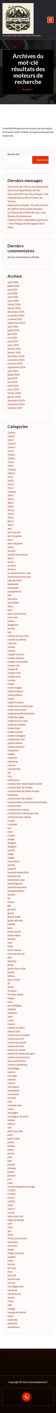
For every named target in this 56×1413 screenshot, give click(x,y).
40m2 (10, 502)
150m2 (11, 458)
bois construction (16, 613)
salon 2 (11, 1208)
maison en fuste (15, 1046)
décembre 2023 (15, 400)
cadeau (11, 646)
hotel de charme (15, 953)
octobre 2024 (14, 363)
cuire (10, 831)
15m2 (10, 462)
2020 (10, 480)
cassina (11, 680)
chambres (12, 761)
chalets (11, 754)
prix (9, 1179)
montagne (12, 1112)
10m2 (10, 439)
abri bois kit (13, 532)
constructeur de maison (19, 798)
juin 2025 (12, 333)
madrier (11, 1009)
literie (10, 986)
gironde (11, 909)
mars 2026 (13, 300)
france (10, 901)
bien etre (12, 598)
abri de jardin (14, 535)
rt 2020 (11, 1193)
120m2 (11, 447)
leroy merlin (13, 979)
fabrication (13, 861)
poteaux (11, 1168)
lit (8, 983)
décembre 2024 (15, 356)
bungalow (12, 624)
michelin (11, 1097)
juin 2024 (12, 378)
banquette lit (14, 591)
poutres (11, 1175)
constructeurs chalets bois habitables (27, 802)
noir (9, 1127)
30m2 (10, 495)
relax (10, 1182)
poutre (11, 1171)
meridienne (13, 1086)
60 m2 (10, 510)
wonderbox (13, 1327)
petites (11, 1145)
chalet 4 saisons (15, 702)
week (10, 1315)
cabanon (12, 643)
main (10, 1016)
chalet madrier (15, 731)
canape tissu (14, 676)
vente (10, 1301)
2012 (10, 476)
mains (10, 1020)
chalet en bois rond (17, 720)
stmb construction (17, 1238)
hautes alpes (14, 935)
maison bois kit (15, 1038)
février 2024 (14, 393)
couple (11, 820)
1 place (11, 432)
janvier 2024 (14, 396)
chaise (10, 683)
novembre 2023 (15, 404)
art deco (11, 565)
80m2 (10, 521)
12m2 (10, 450)
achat (10, 547)
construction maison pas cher (22, 813)
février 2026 (14, 304)
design (10, 839)
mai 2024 (12, 381)
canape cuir (13, 665)
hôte (9, 942)
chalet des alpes (15, 717)
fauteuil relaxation (17, 887)
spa (9, 1230)
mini (9, 1101)
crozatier (12, 824)
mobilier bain (14, 1105)
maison (11, 1023)
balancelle (12, 584)
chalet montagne (16, 735)
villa (9, 1304)
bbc (9, 595)
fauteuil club (14, 876)
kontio (10, 972)
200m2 (11, 473)
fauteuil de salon (16, 879)
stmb (10, 1234)
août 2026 (12, 282)
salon (10, 1205)
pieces (10, 1153)
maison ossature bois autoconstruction (18, 1059)
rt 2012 (11, 1190)
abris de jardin (15, 543)
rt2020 (11, 1201)
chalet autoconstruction (20, 705)
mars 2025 (13, 344)
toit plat (11, 1275)
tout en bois (13, 1278)
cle (9, 772)
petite (10, 1142)
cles (9, 776)
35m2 (10, 498)
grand (10, 913)
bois (9, 609)
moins (10, 1108)
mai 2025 (12, 337)
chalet (10, 698)
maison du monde (16, 1042)
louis (9, 1001)
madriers (12, 1012)
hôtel (10, 946)
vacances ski (14, 1293)
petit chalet (13, 1138)
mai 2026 (12, 293)
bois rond (12, 617)
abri (9, 528)
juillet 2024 (13, 374)
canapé (11, 650)
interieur (11, 961)
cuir (9, 827)
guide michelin (15, 920)
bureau (11, 628)
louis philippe (14, 1005)
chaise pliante (14, 694)
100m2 (11, 436)
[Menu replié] (50, 20)
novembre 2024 (15, 359)
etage (10, 853)
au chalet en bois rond (18, 572)
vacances (12, 1290)
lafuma (11, 975)
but (9, 632)
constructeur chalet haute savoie (24, 783)
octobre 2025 (14, 319)
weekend (12, 1323)
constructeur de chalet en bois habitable (23, 793)
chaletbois (13, 750)
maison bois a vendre (18, 1034)
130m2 (11, 454)
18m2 (10, 465)
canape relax (14, 672)
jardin (10, 964)
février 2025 (14, 348)
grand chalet (14, 916)
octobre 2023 (14, 407)
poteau (11, 1164)
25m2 (10, 487)
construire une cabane (19, 816)
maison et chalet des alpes (21, 1053)
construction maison (18, 809)
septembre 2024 (16, 367)
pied (9, 1156)
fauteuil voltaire (15, 890)
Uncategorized (15, 1286)
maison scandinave (17, 1064)
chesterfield (13, 768)
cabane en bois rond (18, 635)
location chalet (15, 994)
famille (11, 864)
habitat (11, 924)
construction (14, 805)
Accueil (26, 89)
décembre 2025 (15, 311)
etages (11, 857)
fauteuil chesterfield (18, 872)
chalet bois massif (17, 709)
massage (12, 1075)
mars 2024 (13, 389)
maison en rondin (16, 1049)
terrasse (11, 1267)
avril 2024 (12, 385)
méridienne (13, 1090)
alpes (10, 558)
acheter (11, 550)
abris (10, 539)
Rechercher (13, 154)
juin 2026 (12, 289)
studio (10, 1249)
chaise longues (15, 691)
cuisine (11, 835)
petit (10, 1134)
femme (11, 894)
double (11, 850)
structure (12, 1245)
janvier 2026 (14, 308)
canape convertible (17, 661)
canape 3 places (15, 657)
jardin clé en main (16, 968)
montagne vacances (17, 1116)
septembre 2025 (16, 322)
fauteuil (11, 868)
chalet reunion (14, 742)
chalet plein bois (16, 739)
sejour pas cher (15, 1216)
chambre (12, 757)
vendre (11, 1297)
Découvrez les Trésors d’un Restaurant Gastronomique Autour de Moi (27, 188)
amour (10, 561)
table (10, 1260)
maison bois (13, 1031)
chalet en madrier (16, 724)
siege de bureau (15, 1219)
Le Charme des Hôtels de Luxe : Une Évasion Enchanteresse (26, 214)
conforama (13, 779)
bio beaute (13, 602)
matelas (11, 1079)
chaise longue (14, 687)
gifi (9, 905)
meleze (11, 1083)
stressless (12, 1241)
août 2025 (12, 326)
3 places (11, 491)
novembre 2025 (15, 315)
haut (9, 927)
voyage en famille (16, 1312)
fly (8, 898)
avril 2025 (12, 341)
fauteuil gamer (15, 883)
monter (11, 1120)
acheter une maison (17, 554)
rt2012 (11, 1197)
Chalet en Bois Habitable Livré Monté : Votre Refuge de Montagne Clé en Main (27, 223)
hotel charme (14, 949)
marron (11, 1071)
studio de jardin (15, 1253)
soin (9, 1223)
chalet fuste (13, 728)
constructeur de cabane (20, 787)
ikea (9, 957)
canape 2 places (15, 654)
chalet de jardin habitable (20, 713)
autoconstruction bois (19, 576)
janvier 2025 (14, 352)
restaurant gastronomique (21, 1186)
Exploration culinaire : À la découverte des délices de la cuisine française (27, 206)
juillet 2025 (13, 330)
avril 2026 (12, 296)
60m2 (10, 513)
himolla (11, 938)
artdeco (11, 569)
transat (11, 1282)
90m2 (10, 524)
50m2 (10, 506)
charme (11, 765)
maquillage (13, 1068)
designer (12, 846)
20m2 (10, 484)
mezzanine (13, 1094)
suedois (11, 1256)
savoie (10, 1212)
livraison (11, 990)
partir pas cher (15, 1131)
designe (11, 842)
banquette (13, 587)
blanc (10, 606)
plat (9, 1160)
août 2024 (12, 370)
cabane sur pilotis (16, 639)
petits (10, 1149)
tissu (9, 1271)
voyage (11, 1308)
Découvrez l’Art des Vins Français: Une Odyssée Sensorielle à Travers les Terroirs (27, 197)
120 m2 (11, 443)
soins (10, 1227)
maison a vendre (16, 1027)
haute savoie (14, 931)
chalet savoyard (15, 746)
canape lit (12, 669)
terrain (11, 1264)
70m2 (10, 517)
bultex (10, 620)
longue (11, 998)
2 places (11, 469)
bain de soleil (14, 580)
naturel (11, 1123)
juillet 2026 (13, 285)
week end (12, 1319)
